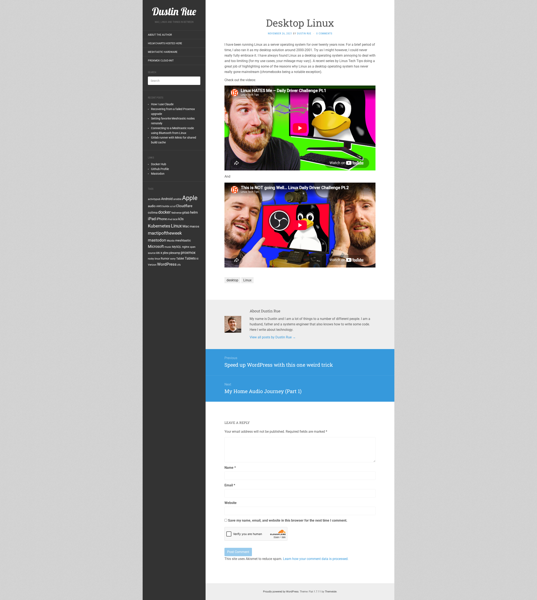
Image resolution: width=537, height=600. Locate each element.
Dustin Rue (304, 33)
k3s (181, 219)
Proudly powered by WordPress (280, 591)
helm (194, 212)
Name (230, 468)
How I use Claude (162, 104)
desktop (232, 280)
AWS (159, 206)
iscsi (175, 219)
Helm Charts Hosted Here (165, 43)
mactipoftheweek (165, 233)
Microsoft (156, 246)
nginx (185, 246)
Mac (185, 226)
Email (229, 485)
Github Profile (160, 169)
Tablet (180, 258)
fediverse (176, 212)
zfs (179, 264)
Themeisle (330, 591)
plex (165, 253)
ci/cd (172, 206)
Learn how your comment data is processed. (315, 559)
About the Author (160, 34)
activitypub (154, 199)
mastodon (157, 240)
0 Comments (324, 33)
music (167, 246)
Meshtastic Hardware (162, 52)
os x (159, 253)
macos (194, 226)
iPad (152, 218)
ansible (177, 199)
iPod (169, 219)
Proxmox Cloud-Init (161, 60)
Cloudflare (184, 206)
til (197, 258)
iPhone (161, 219)
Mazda (171, 240)
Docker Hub (158, 164)
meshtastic (183, 240)
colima (153, 212)
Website (230, 503)
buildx (165, 206)
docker (164, 212)
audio (152, 206)
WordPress (167, 264)
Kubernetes (159, 226)
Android (167, 199)
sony (173, 258)
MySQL (176, 246)
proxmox (188, 253)
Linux (176, 226)
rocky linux (154, 258)
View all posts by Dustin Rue (273, 337)
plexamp (174, 253)
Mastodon (157, 173)
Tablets (190, 258)
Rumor (165, 258)
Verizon (152, 264)
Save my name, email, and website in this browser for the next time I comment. (287, 520)
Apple (189, 197)
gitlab (185, 212)
